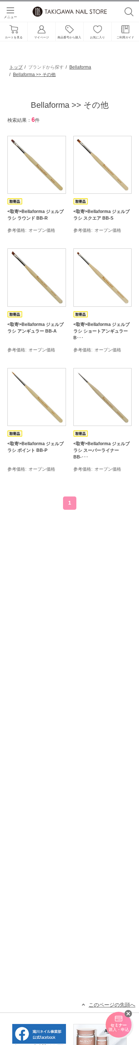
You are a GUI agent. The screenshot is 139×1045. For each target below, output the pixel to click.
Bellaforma (80, 67)
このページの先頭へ (112, 1005)
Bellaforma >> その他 (34, 74)
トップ (16, 67)
